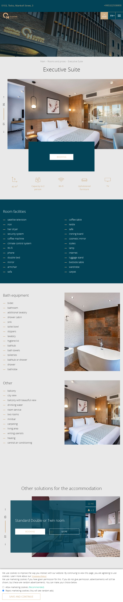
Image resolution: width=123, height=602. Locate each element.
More (64, 531)
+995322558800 (113, 5)
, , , (17, 5)
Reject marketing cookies (30, 590)
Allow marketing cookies (25, 587)
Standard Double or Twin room (39, 520)
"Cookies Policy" (39, 576)
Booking (61, 156)
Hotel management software (14, 37)
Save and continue (21, 596)
